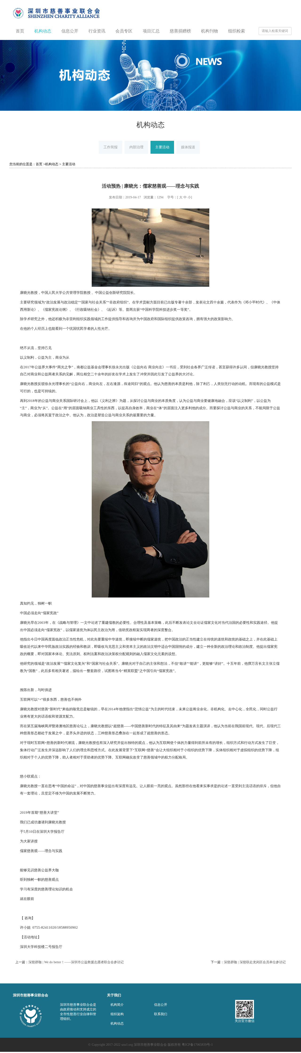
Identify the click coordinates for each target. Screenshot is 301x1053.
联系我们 (160, 1014)
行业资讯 (96, 31)
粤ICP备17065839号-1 (197, 1044)
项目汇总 (151, 31)
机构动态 (42, 31)
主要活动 (162, 147)
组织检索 (236, 31)
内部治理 (136, 147)
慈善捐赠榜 (180, 31)
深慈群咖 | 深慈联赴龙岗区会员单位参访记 (255, 962)
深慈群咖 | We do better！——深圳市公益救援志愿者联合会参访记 (76, 962)
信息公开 (69, 31)
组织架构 (117, 1014)
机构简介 (117, 1004)
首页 (20, 31)
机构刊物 (209, 31)
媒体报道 (188, 147)
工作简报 (110, 147)
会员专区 (123, 31)
